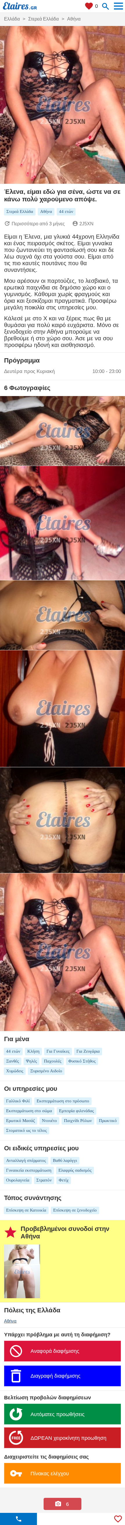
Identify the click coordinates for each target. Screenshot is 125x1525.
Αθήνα (10, 1320)
